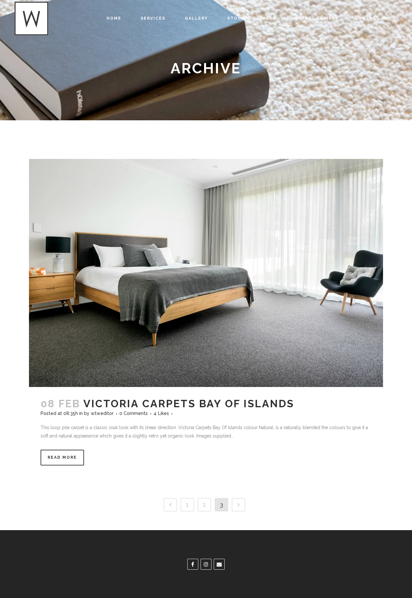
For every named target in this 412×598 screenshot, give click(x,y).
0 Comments (133, 413)
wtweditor (102, 413)
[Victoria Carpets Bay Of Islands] (206, 273)
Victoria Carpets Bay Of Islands (188, 403)
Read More (62, 457)
